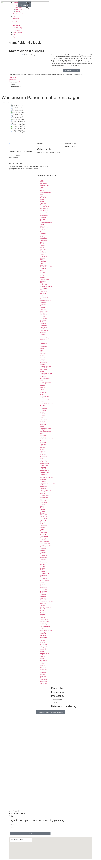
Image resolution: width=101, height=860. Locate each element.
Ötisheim (42, 524)
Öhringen (42, 513)
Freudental (43, 302)
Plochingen (43, 534)
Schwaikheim (43, 577)
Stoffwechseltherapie (15, 81)
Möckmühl (43, 442)
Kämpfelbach (43, 364)
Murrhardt (43, 460)
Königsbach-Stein (45, 378)
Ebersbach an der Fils (46, 267)
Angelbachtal (43, 198)
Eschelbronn (43, 284)
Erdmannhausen (44, 279)
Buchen (42, 247)
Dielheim (42, 258)
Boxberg (42, 237)
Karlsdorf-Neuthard (45, 366)
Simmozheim (43, 589)
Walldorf (42, 640)
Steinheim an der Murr (46, 601)
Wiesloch (42, 663)
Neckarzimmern (44, 472)
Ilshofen (42, 352)
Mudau (42, 449)
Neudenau (43, 476)
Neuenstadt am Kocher (46, 477)
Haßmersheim (44, 330)
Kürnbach (42, 394)
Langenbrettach (44, 396)
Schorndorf (43, 571)
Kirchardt (42, 371)
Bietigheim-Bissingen (46, 228)
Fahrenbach (43, 288)
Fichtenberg (43, 291)
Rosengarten (43, 554)
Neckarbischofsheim (46, 462)
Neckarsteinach (44, 467)
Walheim (42, 639)
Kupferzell (43, 392)
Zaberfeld (43, 676)
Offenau (42, 511)
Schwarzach (43, 578)
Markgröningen (44, 430)
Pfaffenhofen (43, 525)
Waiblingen (43, 632)
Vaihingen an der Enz (46, 630)
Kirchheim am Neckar (46, 375)
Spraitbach (43, 598)
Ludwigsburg (43, 421)
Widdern (42, 658)
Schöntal (42, 570)
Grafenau (42, 316)
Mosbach (42, 447)
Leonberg (42, 407)
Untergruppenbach (45, 623)
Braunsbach (43, 240)
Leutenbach (43, 408)
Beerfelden (43, 219)
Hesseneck (43, 341)
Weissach (42, 651)
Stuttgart (42, 605)
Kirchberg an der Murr (46, 373)
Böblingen (43, 233)
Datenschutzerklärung (57, 699)
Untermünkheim (44, 624)
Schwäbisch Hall (44, 573)
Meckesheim (43, 437)
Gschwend (43, 322)
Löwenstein (43, 419)
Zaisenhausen (44, 678)
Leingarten (43, 405)
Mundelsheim (43, 456)
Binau (41, 231)
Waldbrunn (43, 635)
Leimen (42, 401)
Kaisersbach (43, 362)
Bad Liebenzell (44, 208)
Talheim (42, 610)
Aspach (42, 199)
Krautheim (43, 387)
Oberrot (42, 499)
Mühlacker (43, 451)
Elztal (41, 274)
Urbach (42, 628)
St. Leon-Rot (43, 600)
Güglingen (43, 323)
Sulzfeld (42, 609)
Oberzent (42, 506)
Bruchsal (42, 245)
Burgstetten (43, 251)
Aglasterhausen (44, 185)
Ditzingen (42, 260)
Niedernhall (43, 488)
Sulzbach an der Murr (46, 607)
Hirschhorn (43, 345)
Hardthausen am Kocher (47, 329)
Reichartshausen (44, 541)
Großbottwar (43, 318)
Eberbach (42, 263)
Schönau (42, 566)
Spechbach (43, 594)
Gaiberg (42, 306)
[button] (13, 20)
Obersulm (42, 504)
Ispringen (42, 357)
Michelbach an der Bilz (46, 438)
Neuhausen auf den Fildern (47, 483)
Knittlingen (43, 376)
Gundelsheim (43, 325)
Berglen (42, 224)
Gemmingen (43, 309)
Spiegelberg (43, 596)
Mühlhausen (43, 453)
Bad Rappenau (44, 210)
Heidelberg (43, 334)
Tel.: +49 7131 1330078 (15, 163)
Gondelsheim (43, 314)
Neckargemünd (44, 463)
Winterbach (43, 669)
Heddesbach (43, 332)
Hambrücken (43, 327)
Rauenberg (43, 538)
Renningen (43, 548)
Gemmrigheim (44, 311)
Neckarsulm (43, 469)
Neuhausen (43, 481)
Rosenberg (43, 552)
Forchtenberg (44, 297)
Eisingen (42, 270)
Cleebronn (43, 252)
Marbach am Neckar (45, 428)
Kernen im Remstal (45, 368)
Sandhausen (43, 562)
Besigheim (43, 226)
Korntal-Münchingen (45, 382)
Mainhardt (43, 424)
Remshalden (43, 547)
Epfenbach (43, 276)
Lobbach (42, 414)
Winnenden (43, 667)
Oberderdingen (44, 495)
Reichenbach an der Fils (46, 543)
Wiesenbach (43, 662)
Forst (41, 299)
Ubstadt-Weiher (44, 616)
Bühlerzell (43, 249)
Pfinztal (42, 529)
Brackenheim (43, 238)
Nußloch (42, 493)
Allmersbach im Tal (45, 192)
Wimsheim (43, 665)
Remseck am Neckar (46, 545)
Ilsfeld (41, 350)
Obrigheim (43, 508)
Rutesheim (43, 559)
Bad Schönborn (44, 212)
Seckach (42, 582)
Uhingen (42, 617)
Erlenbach (43, 281)
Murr (41, 458)
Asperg (42, 201)
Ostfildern (43, 520)
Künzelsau (43, 391)
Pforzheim (43, 531)
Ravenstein (43, 539)
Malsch (42, 426)
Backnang (43, 205)
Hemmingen (43, 339)
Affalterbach (43, 183)
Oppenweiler (43, 516)
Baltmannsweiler (44, 215)
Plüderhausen (44, 536)
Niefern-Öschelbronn (46, 490)
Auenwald (43, 203)
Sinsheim (42, 593)
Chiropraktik (12, 77)
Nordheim (43, 492)
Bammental (43, 217)
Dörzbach (43, 261)
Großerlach (43, 320)
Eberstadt (43, 268)
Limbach (42, 412)
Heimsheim (43, 336)
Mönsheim (43, 446)
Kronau (42, 389)
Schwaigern (43, 575)
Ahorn (41, 187)
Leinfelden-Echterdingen (47, 403)
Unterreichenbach (45, 626)
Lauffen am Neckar (45, 398)
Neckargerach (44, 465)
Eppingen (42, 277)
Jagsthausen (43, 361)
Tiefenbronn (43, 614)
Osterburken (43, 518)
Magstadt (42, 423)
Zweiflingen (43, 681)
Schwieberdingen (45, 580)
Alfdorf (42, 190)
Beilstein (42, 221)
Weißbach (43, 655)
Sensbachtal (43, 584)
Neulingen (43, 485)
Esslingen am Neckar (46, 286)
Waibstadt (43, 633)
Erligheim (42, 283)
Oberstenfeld (43, 502)
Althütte (42, 196)
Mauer (42, 433)
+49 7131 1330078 (28, 2)
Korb (41, 380)
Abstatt (42, 180)
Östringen (43, 522)
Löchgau (42, 415)
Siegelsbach (43, 587)
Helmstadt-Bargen (45, 338)
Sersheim (42, 586)
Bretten (42, 242)
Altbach (42, 194)
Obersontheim (44, 500)
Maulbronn (43, 435)
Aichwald (42, 189)
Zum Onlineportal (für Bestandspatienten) (48, 152)
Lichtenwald (43, 410)
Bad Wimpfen (44, 214)
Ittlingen (42, 359)
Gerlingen (42, 313)
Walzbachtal (43, 644)
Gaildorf (42, 307)
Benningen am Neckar (46, 222)
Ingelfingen (43, 353)
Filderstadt (43, 293)
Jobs (13, 15)
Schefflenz (43, 564)
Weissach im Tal (44, 653)
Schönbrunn (43, 568)
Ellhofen (42, 272)
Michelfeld (43, 440)
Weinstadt (43, 649)
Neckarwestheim (44, 470)
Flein (41, 295)
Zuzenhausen (43, 679)
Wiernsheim (43, 660)
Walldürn (42, 642)
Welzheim (42, 656)
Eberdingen (43, 265)
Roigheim (42, 550)
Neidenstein (43, 474)
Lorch (41, 417)
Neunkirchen (43, 486)
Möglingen (43, 444)
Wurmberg (43, 672)
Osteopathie (12, 79)
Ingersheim (43, 355)
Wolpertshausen (44, 671)
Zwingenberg (43, 683)
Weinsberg (43, 648)
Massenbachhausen (45, 431)
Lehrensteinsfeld (44, 400)
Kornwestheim (44, 384)
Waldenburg (43, 637)
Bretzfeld (42, 244)
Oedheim (42, 509)
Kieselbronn (43, 369)
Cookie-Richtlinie (56, 702)
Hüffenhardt (43, 346)
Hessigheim (43, 343)
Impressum (57, 692)
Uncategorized (44, 619)
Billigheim (42, 229)
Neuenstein (43, 479)
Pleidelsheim (43, 532)
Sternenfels (43, 603)
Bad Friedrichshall (45, 206)
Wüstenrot (43, 674)
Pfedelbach (43, 527)
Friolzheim (43, 304)
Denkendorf (43, 256)
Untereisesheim (44, 621)
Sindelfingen (43, 591)
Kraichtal (42, 385)
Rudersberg (43, 557)
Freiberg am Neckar (45, 300)
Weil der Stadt (44, 646)
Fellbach (42, 290)
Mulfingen (43, 454)
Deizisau (42, 254)
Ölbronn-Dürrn (44, 515)
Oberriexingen (44, 497)
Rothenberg (43, 555)
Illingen (42, 348)
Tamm (42, 612)
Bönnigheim (43, 235)
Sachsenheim (43, 561)
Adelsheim (43, 182)
